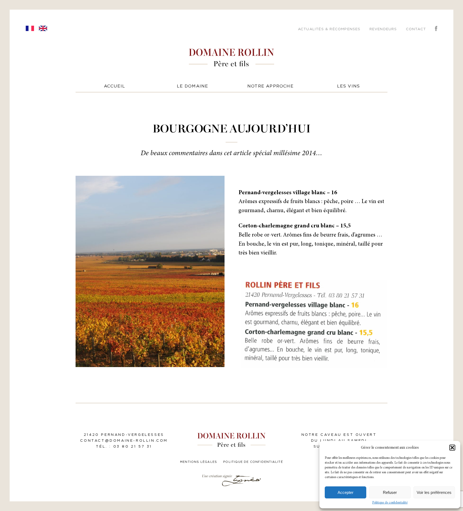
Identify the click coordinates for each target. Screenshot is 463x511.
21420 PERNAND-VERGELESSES (124, 435)
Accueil (114, 86)
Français (30, 28)
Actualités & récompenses (329, 29)
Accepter (345, 492)
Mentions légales (198, 461)
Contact (416, 29)
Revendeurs (383, 29)
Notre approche (270, 86)
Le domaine (192, 86)
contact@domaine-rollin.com (124, 441)
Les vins (348, 86)
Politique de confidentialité (390, 502)
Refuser (390, 492)
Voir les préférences (434, 492)
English (43, 28)
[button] (452, 447)
